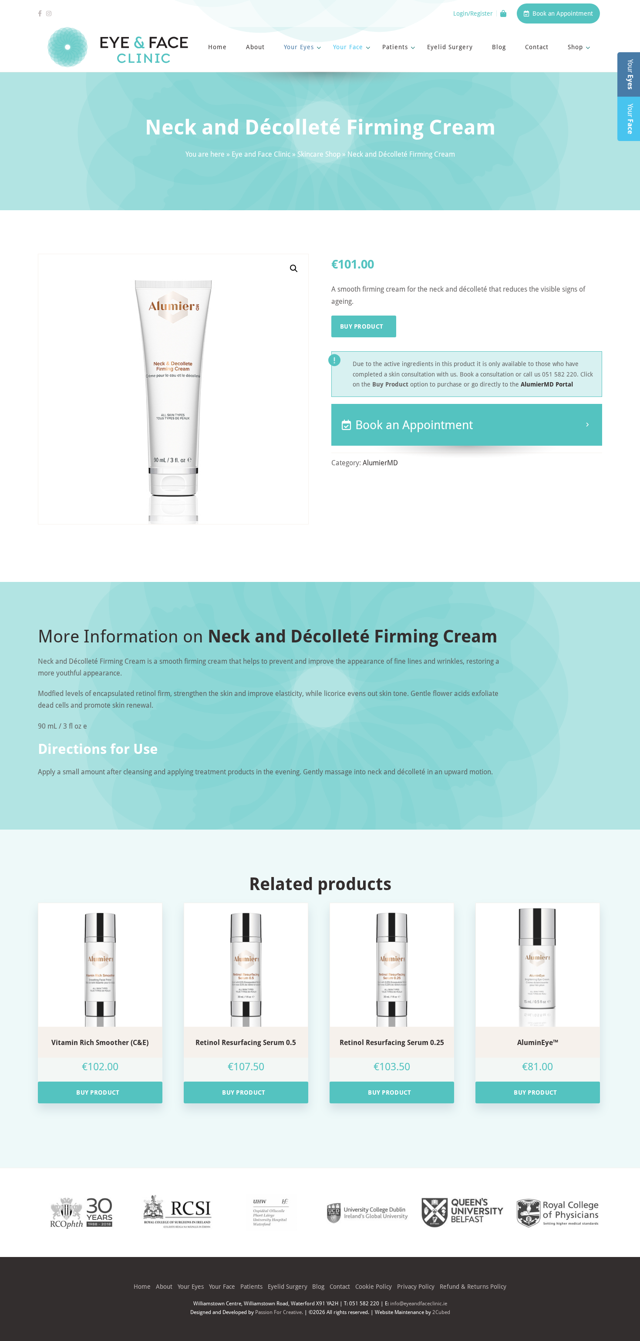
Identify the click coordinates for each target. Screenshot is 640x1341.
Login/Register (473, 13)
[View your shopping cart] (503, 13)
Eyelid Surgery (450, 47)
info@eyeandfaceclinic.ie (418, 1303)
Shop (575, 47)
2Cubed (441, 1311)
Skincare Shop (318, 153)
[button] (294, 268)
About (255, 47)
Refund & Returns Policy (473, 1286)
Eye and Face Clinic (261, 153)
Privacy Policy (416, 1286)
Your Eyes (299, 47)
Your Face (348, 47)
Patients (395, 47)
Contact (537, 47)
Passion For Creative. (279, 1311)
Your (630, 74)
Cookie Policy (373, 1286)
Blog (499, 47)
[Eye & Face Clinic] (117, 47)
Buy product (361, 326)
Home (217, 47)
